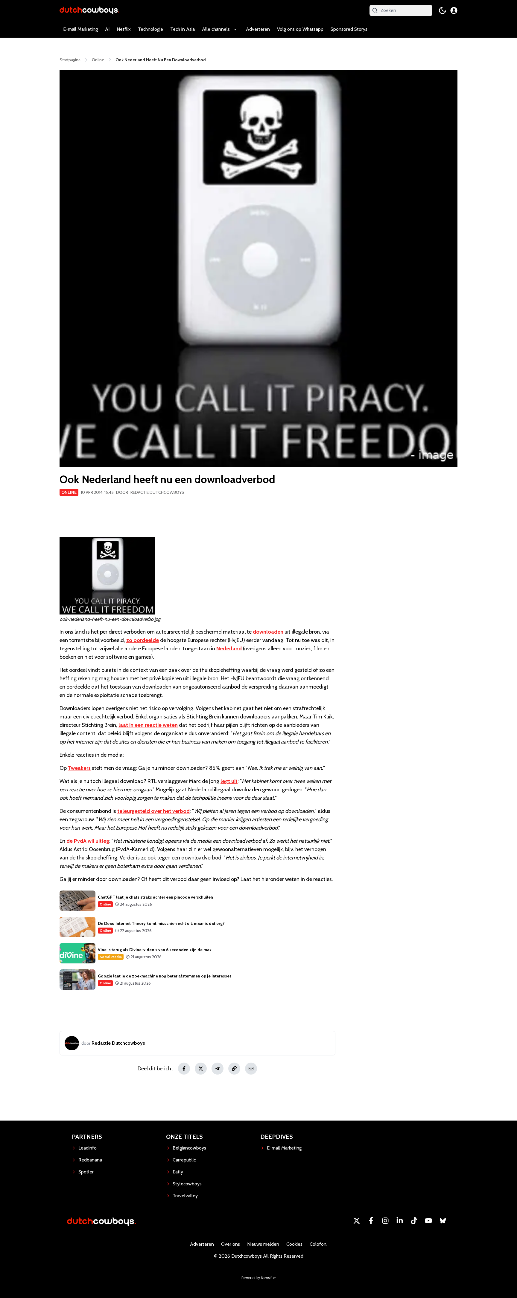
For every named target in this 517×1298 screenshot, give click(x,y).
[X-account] (356, 1220)
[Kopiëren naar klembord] (234, 1069)
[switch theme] (442, 10)
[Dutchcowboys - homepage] (89, 10)
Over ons (230, 1244)
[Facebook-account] (371, 1220)
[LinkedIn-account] (399, 1220)
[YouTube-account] (428, 1220)
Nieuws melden (263, 1244)
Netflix (124, 29)
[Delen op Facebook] (184, 1069)
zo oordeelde (142, 640)
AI (107, 29)
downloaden (268, 632)
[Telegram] (217, 1069)
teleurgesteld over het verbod (153, 811)
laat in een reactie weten (148, 725)
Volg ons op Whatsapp (300, 29)
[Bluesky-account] (442, 1220)
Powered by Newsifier (258, 1277)
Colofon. (318, 1244)
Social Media (111, 956)
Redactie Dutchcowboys (157, 492)
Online (69, 492)
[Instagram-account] (385, 1220)
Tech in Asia (182, 29)
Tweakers (79, 768)
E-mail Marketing (80, 29)
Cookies (294, 1244)
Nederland (229, 648)
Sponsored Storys (349, 29)
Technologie (150, 29)
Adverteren (258, 29)
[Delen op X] (201, 1069)
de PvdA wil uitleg (87, 841)
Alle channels (216, 29)
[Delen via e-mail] (251, 1069)
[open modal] (453, 10)
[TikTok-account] (414, 1220)
